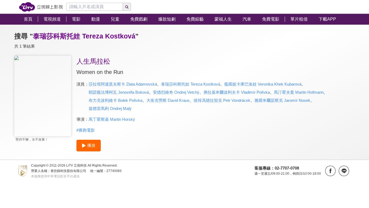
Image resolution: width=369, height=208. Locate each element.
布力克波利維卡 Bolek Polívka (115, 100)
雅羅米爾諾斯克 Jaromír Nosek (282, 100)
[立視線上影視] (40, 7)
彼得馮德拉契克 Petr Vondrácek (222, 100)
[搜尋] (127, 7)
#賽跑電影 (85, 130)
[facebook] (330, 170)
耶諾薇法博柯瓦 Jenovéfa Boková (119, 92)
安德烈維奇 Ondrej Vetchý (176, 92)
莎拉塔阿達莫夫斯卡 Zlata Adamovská (123, 84)
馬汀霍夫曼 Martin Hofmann (299, 92)
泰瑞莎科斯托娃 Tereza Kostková (190, 84)
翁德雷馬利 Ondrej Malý (110, 108)
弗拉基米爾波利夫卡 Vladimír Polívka (236, 92)
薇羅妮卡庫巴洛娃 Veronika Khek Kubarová (262, 84)
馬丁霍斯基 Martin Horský (112, 119)
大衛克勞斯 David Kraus (168, 100)
